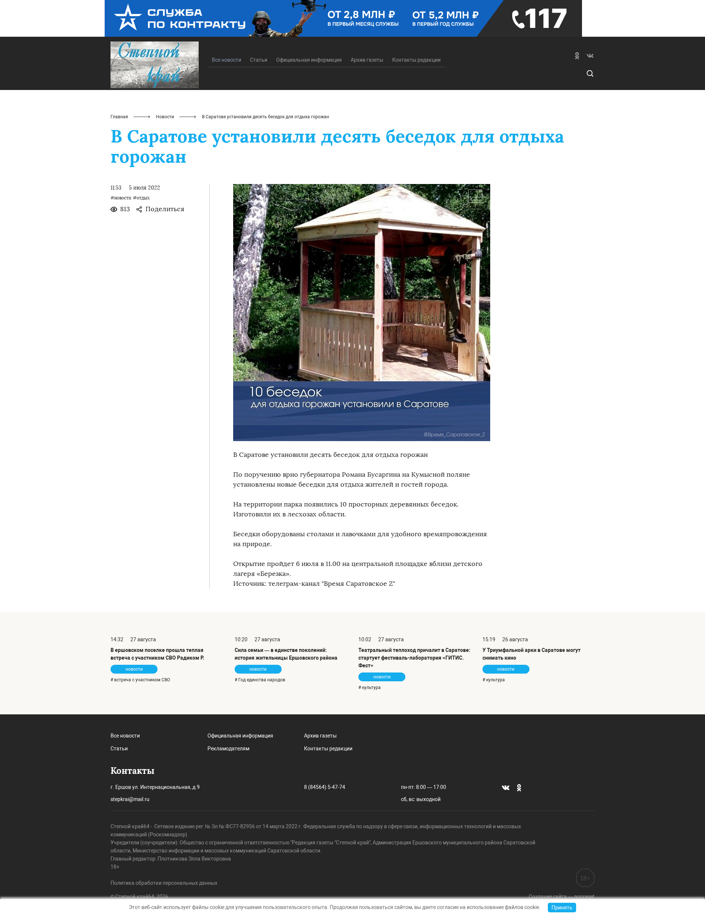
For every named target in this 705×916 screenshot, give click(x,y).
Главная (119, 116)
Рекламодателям (228, 748)
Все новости (125, 736)
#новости (121, 198)
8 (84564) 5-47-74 (324, 787)
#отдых (141, 198)
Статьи (258, 60)
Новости (165, 116)
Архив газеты (367, 60)
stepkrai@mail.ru (130, 799)
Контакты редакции (416, 60)
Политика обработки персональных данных (164, 883)
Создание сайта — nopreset (561, 896)
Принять (562, 907)
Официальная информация (309, 60)
